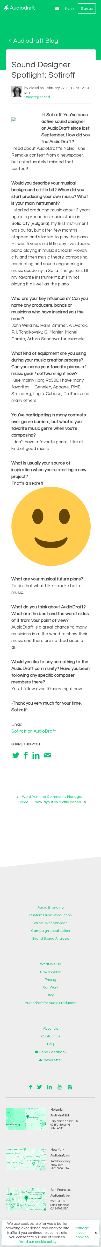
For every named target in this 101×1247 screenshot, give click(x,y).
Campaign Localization (50, 931)
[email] (47, 755)
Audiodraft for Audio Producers (50, 1003)
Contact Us (50, 1036)
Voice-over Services (50, 923)
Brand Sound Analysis (50, 938)
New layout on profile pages (57, 802)
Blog (50, 995)
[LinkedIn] (36, 755)
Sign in (69, 8)
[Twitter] (15, 755)
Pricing (50, 980)
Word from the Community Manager (52, 797)
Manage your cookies (82, 1232)
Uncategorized (37, 97)
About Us (50, 1028)
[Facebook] (26, 755)
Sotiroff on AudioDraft (33, 731)
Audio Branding (51, 907)
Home (23, 802)
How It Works (50, 972)
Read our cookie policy (37, 1242)
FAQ (50, 1044)
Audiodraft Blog (35, 41)
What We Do (50, 964)
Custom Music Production (50, 915)
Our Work (50, 987)
